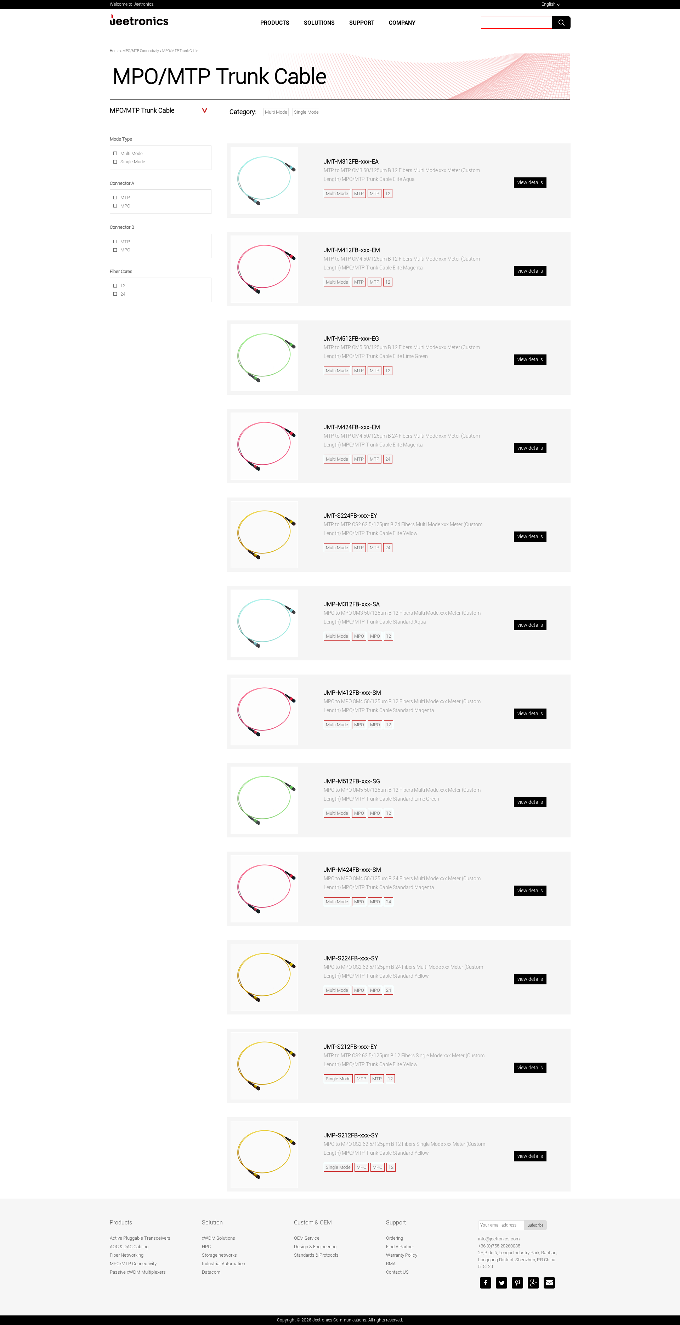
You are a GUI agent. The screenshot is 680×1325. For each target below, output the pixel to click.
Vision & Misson (442, 47)
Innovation (399, 47)
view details (530, 182)
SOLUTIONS (319, 22)
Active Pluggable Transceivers (140, 1238)
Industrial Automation (223, 1263)
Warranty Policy (401, 1255)
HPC (206, 1246)
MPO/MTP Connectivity (133, 1263)
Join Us (482, 47)
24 (122, 294)
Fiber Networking (126, 1255)
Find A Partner (400, 1246)
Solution (212, 1222)
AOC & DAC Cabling (129, 1246)
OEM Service (306, 1238)
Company (402, 22)
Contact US (397, 1272)
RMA (391, 1263)
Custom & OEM (313, 1222)
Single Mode (306, 112)
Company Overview (322, 47)
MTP (125, 197)
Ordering (394, 1238)
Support (396, 1222)
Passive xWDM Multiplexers (138, 1272)
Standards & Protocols (316, 1255)
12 (122, 285)
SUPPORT (361, 22)
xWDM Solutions (218, 1238)
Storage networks (219, 1255)
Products (274, 22)
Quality (365, 47)
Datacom (211, 1272)
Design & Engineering (315, 1246)
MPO (125, 206)
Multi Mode (276, 112)
